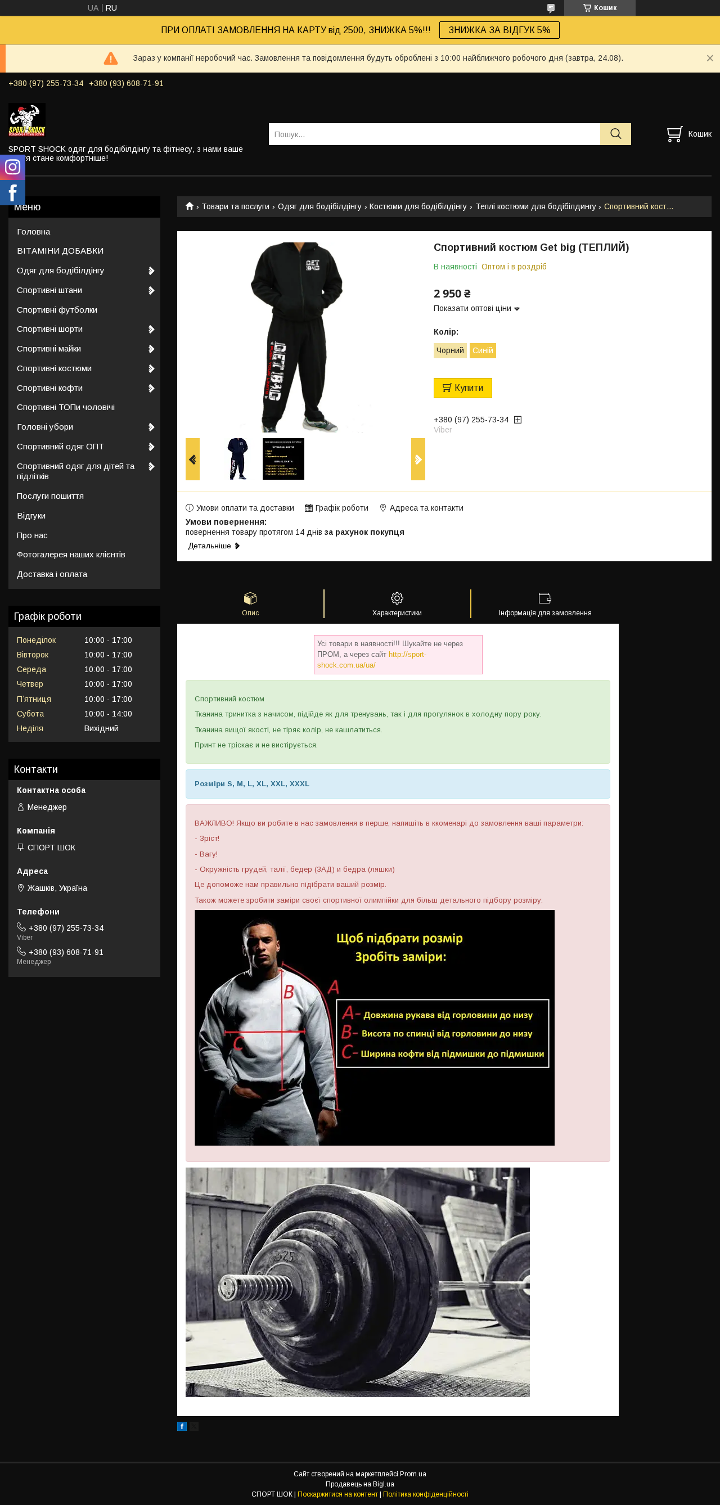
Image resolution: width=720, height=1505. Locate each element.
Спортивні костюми (54, 368)
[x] (194, 1427)
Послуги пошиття (50, 496)
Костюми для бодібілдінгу (418, 206)
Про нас (32, 535)
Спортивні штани (49, 290)
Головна (33, 231)
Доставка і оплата (52, 574)
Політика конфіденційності (426, 1494)
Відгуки (31, 515)
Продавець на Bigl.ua (360, 1484)
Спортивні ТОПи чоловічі (66, 407)
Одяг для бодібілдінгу (320, 206)
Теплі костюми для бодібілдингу (535, 206)
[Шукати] (615, 134)
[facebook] (182, 1427)
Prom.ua (413, 1474)
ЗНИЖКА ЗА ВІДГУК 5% (499, 30)
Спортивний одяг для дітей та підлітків (75, 471)
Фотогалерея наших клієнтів (71, 554)
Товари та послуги (235, 206)
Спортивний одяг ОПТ (60, 446)
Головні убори (45, 426)
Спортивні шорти (50, 329)
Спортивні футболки (57, 309)
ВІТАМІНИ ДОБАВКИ (60, 250)
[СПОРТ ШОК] (131, 119)
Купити (468, 388)
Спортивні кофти (50, 388)
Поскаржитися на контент (338, 1494)
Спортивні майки (49, 348)
